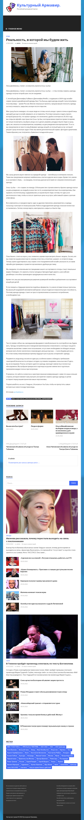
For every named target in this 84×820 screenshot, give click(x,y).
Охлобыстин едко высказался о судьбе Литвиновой (41, 604)
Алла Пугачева (12, 750)
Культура (22, 755)
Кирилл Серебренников (15, 753)
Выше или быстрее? (14, 426)
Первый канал (11, 758)
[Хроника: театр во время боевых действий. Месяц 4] (12, 722)
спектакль (23, 767)
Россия (21, 761)
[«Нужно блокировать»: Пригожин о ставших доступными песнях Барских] (12, 577)
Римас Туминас (12, 761)
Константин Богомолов (38, 753)
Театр (8, 660)
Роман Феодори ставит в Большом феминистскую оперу (43, 692)
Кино (69, 750)
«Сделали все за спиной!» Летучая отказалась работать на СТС (46, 558)
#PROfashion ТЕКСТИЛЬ (33, 399)
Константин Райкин (54, 753)
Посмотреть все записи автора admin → (24, 463)
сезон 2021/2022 (12, 767)
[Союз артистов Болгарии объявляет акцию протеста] (12, 687)
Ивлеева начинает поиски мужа (33, 592)
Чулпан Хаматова (36, 764)
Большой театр (24, 750)
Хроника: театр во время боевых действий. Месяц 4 (41, 715)
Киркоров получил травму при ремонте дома (38, 581)
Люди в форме (37, 426)
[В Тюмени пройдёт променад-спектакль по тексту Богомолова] (42, 659)
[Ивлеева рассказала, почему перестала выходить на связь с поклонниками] (42, 534)
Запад (33, 750)
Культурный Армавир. (38, 5)
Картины (63, 750)
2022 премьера (60, 747)
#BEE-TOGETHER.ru (18, 399)
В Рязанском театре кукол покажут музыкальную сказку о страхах (47, 726)
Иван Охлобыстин (43, 750)
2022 (51, 747)
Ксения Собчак (12, 755)
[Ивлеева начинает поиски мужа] (12, 599)
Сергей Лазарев (31, 761)
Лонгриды (30, 755)
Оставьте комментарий (29, 43)
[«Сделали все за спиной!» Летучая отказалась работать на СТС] (12, 565)
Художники (25, 764)
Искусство (54, 750)
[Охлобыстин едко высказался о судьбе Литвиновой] (12, 611)
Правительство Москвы (26, 758)
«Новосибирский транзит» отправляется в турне (40, 703)
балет (56, 764)
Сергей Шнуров (44, 761)
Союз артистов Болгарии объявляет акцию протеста (42, 680)
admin (18, 43)
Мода (8, 36)
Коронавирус (47, 399)
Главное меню (15, 29)
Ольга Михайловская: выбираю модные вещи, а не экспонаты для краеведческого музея (66, 429)
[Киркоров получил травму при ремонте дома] (12, 588)
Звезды (8, 535)
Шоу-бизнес (48, 764)
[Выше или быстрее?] (17, 424)
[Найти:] (42, 483)
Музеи (57, 755)
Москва (50, 755)
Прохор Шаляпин (42, 758)
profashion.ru (18, 392)
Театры (53, 761)
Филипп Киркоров (13, 764)
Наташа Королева (67, 755)
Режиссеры (53, 758)
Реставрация (64, 758)
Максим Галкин (41, 755)
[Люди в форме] (42, 424)
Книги (27, 753)
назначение (64, 764)
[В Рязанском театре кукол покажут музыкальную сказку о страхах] (12, 733)
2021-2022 (44, 747)
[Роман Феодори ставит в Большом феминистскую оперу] (12, 699)
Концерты (66, 753)
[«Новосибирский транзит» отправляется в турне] (12, 710)
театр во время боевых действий (40, 767)
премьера (73, 764)
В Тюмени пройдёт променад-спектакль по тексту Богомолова (39, 663)
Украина (60, 761)
